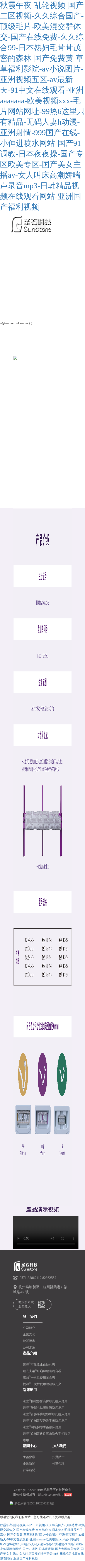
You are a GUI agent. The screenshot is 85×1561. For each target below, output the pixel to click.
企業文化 (29, 1334)
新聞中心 (15, 267)
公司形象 (29, 1347)
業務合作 (15, 278)
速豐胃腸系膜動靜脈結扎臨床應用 (46, 1414)
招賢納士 (58, 1457)
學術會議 (29, 1457)
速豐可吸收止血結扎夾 (39, 1364)
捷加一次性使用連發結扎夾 (42, 1384)
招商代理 (58, 1463)
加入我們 (15, 299)
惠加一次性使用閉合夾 (39, 1377)
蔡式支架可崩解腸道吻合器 (42, 1371)
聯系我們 (15, 310)
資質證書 (29, 1341)
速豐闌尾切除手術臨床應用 (42, 1427)
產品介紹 (15, 245)
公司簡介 (29, 1328)
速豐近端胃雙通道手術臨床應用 (45, 1420)
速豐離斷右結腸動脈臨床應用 (43, 1407)
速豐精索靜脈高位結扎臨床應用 (45, 1401)
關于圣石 (15, 234)
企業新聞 (29, 1463)
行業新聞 (29, 1470)
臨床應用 (15, 256)
